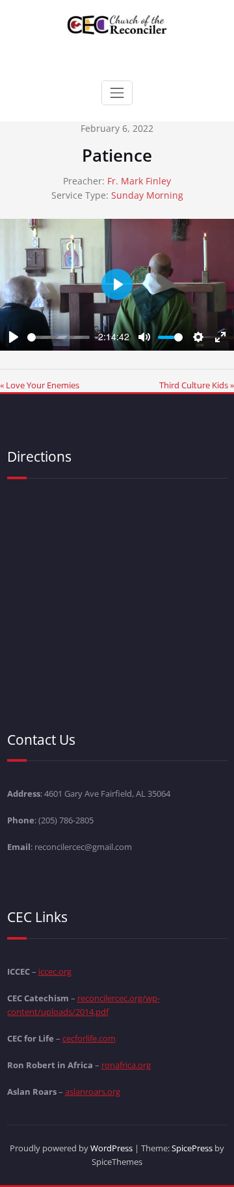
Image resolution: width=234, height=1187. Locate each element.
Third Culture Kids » (196, 385)
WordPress (111, 1148)
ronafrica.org (126, 1065)
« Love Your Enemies (39, 385)
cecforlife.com (89, 1038)
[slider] (58, 337)
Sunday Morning (147, 195)
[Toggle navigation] (117, 93)
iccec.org (55, 971)
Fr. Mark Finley (139, 181)
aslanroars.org (92, 1091)
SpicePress (192, 1148)
